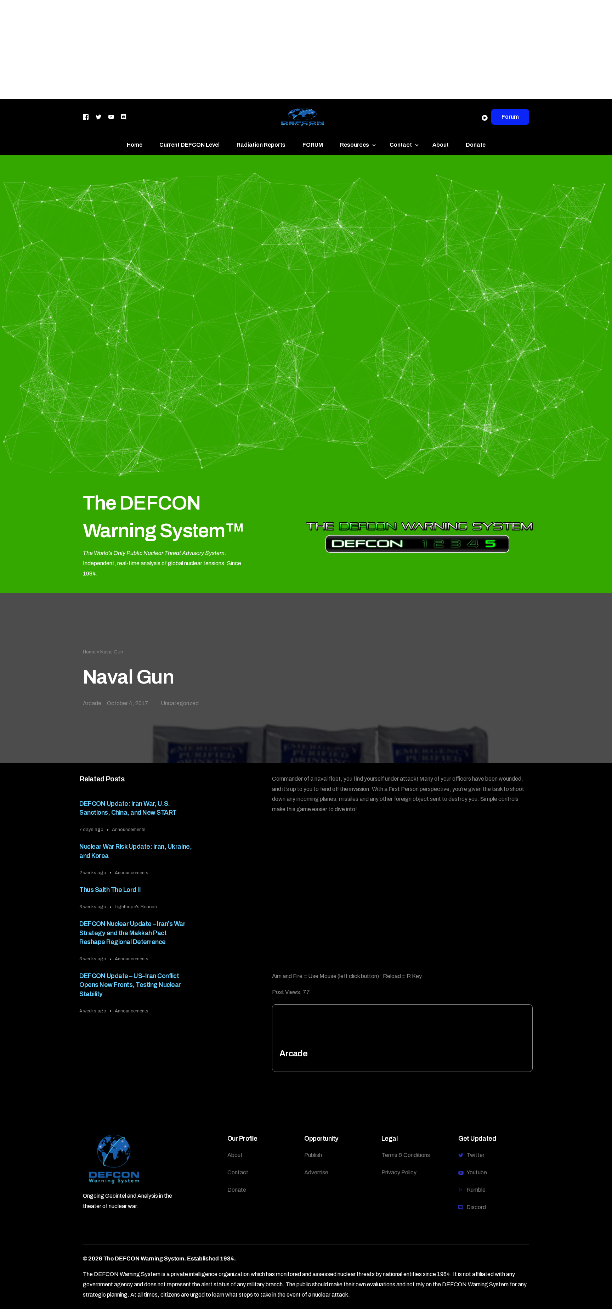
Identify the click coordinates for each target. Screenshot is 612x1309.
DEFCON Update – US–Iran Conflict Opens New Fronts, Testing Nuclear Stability (130, 984)
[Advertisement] (212, 49)
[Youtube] (111, 116)
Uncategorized (180, 703)
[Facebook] (85, 116)
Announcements (129, 829)
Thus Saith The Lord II (110, 889)
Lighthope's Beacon (136, 906)
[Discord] (124, 116)
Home (89, 651)
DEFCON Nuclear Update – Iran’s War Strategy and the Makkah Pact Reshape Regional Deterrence (132, 932)
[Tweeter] (98, 116)
